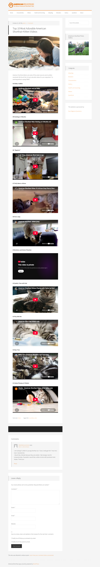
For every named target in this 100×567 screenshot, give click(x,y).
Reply (15, 463)
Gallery (70, 84)
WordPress (36, 564)
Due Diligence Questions (75, 111)
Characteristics (72, 80)
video (35, 418)
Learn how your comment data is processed (41, 555)
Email (13, 515)
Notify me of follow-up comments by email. (24, 538)
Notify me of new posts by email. (21, 542)
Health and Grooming (74, 88)
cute (30, 418)
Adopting (70, 73)
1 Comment (30, 23)
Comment (14, 489)
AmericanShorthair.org (50, 5)
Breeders (70, 77)
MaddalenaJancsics (24, 445)
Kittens (19, 418)
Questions (71, 95)
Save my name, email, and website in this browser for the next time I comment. (32, 534)
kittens (32, 418)
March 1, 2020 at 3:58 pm (24, 447)
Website (13, 524)
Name (13, 507)
